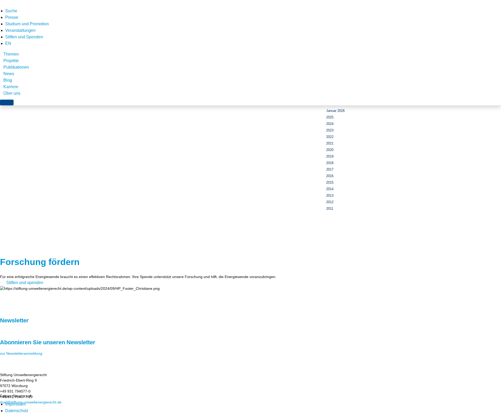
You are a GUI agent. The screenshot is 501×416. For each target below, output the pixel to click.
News (8, 73)
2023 (329, 130)
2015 (329, 182)
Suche (11, 11)
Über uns (11, 93)
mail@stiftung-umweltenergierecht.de (31, 402)
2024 (329, 124)
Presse (11, 17)
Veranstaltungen (20, 30)
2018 (329, 163)
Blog (7, 80)
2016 (329, 176)
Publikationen (16, 67)
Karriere (10, 87)
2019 (329, 156)
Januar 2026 (335, 111)
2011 (329, 208)
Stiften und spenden (24, 282)
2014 (329, 189)
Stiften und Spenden (24, 37)
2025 (329, 117)
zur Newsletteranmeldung (21, 353)
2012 (329, 202)
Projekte (11, 60)
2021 (329, 143)
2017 (329, 169)
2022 (329, 137)
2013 (329, 195)
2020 (329, 150)
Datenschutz (16, 410)
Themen (11, 54)
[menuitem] (8, 43)
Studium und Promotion (27, 24)
